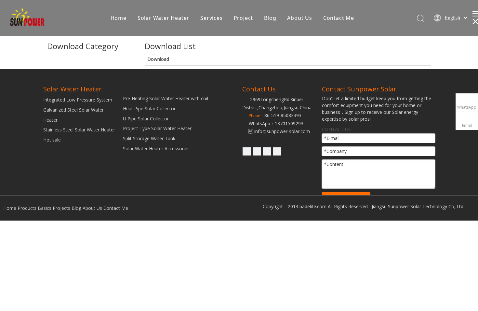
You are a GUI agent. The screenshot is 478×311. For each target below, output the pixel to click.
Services (211, 17)
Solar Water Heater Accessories (156, 148)
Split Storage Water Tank (149, 138)
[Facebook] (277, 151)
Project (243, 17)
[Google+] (257, 151)
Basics (44, 208)
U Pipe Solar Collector (146, 118)
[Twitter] (267, 151)
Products (27, 208)
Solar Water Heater (163, 17)
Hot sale (52, 140)
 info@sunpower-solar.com (276, 131)
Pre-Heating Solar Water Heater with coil (165, 98)
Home (118, 17)
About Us (299, 17)
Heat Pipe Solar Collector (149, 108)
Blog (270, 17)
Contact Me (338, 17)
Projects (61, 208)
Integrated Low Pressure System (77, 100)
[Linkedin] (247, 151)
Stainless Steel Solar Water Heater (79, 130)
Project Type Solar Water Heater (157, 128)
